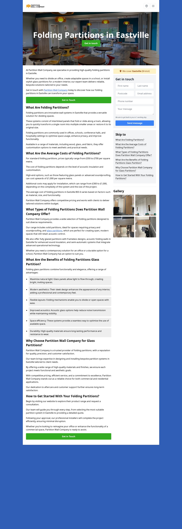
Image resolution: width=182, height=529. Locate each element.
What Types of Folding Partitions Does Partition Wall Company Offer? (134, 154)
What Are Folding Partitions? (130, 139)
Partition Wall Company (56, 90)
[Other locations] (146, 6)
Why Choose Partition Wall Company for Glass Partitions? (134, 169)
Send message (134, 123)
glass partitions (54, 230)
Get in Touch (68, 100)
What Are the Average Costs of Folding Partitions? (131, 146)
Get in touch (91, 43)
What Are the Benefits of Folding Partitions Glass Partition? (132, 161)
